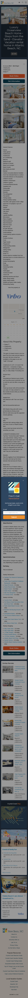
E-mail (5, 509)
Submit (14, 517)
